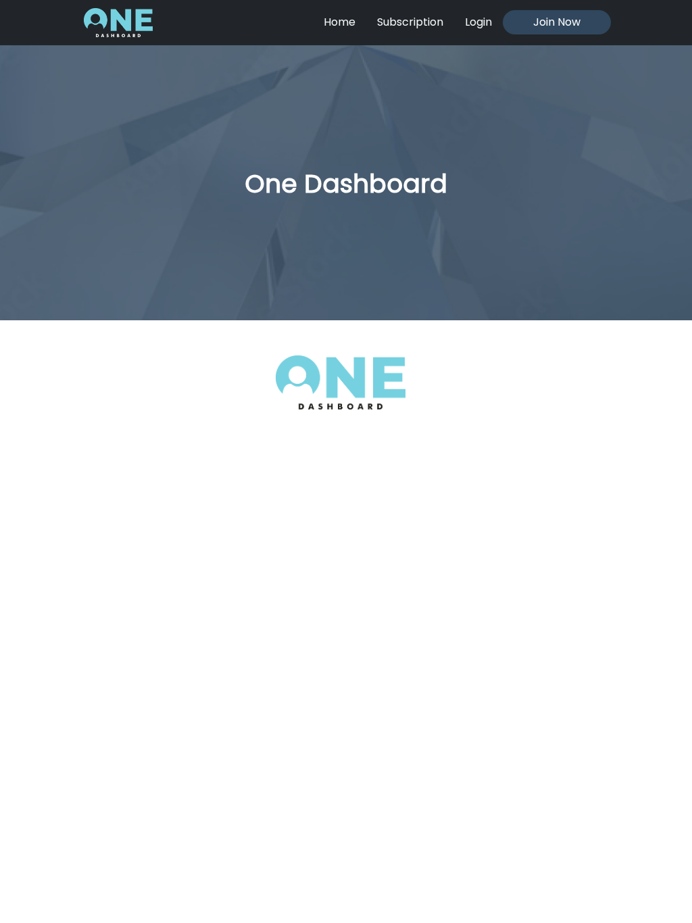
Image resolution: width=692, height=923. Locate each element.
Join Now (556, 22)
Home (339, 22)
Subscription (410, 22)
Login (478, 22)
